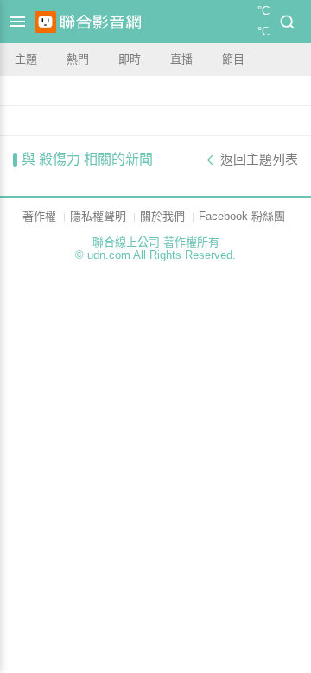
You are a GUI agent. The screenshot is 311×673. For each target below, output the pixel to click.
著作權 (39, 216)
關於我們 (162, 216)
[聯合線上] (45, 22)
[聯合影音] (100, 22)
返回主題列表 (259, 160)
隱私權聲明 (98, 216)
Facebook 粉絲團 (242, 216)
